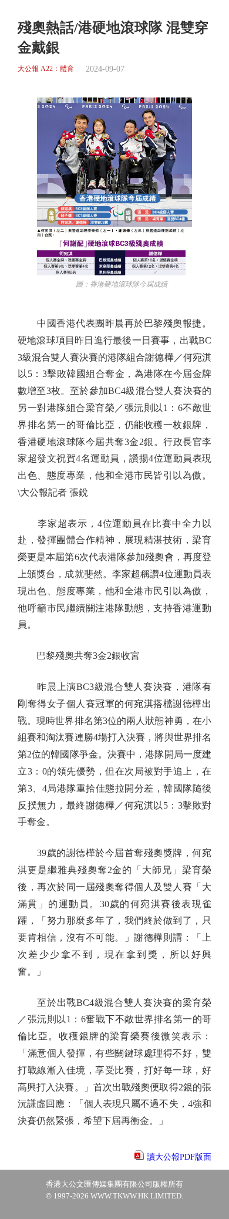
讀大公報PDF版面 (179, 1157)
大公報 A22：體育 (46, 69)
